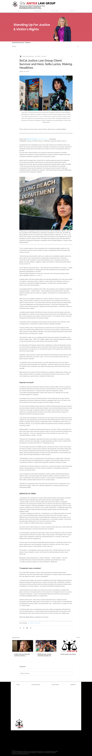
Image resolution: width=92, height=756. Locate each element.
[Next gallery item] (71, 203)
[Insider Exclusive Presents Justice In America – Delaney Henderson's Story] (22, 646)
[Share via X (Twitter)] (23, 628)
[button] (55, 11)
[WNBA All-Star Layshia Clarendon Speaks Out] (46, 646)
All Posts (14, 46)
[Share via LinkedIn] (27, 628)
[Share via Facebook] (20, 628)
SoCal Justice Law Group (68, 654)
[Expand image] (46, 203)
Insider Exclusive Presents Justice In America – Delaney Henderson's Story (22, 654)
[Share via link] (30, 628)
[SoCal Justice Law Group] (69, 646)
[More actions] (72, 56)
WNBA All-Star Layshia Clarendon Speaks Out (44, 654)
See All (78, 637)
